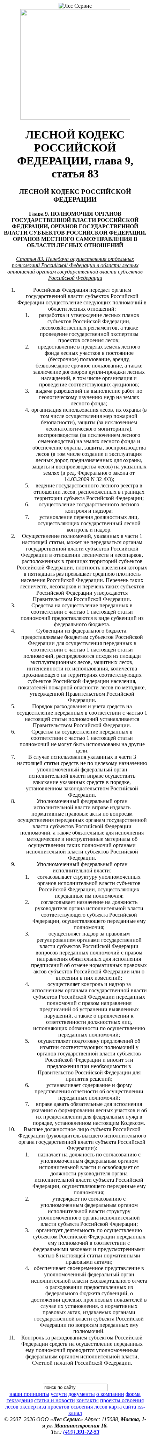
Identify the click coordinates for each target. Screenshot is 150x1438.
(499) (81, 1432)
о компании (110, 1394)
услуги (59, 1394)
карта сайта (122, 1407)
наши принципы (29, 1394)
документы (81, 1394)
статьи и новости (54, 1400)
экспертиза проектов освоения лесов (63, 1407)
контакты (87, 1400)
